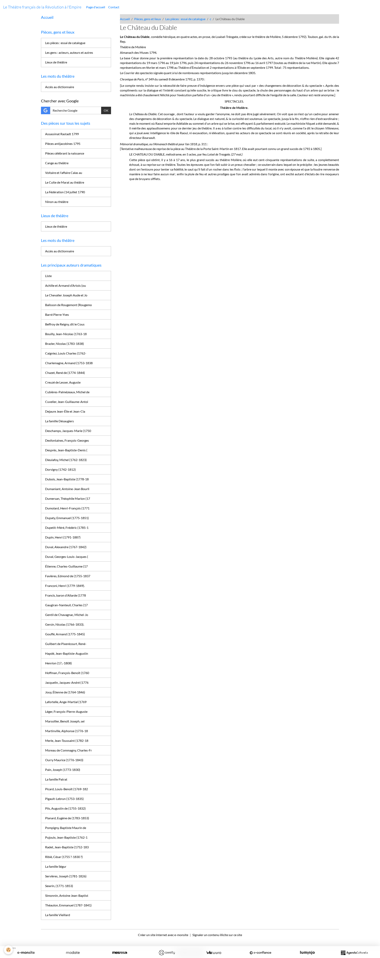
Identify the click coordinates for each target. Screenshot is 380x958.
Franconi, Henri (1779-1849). (65, 585)
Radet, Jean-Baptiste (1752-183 (67, 847)
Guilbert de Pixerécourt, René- (65, 644)
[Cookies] (8, 949)
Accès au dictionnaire (59, 87)
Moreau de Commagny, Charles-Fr (68, 750)
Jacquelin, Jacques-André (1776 (66, 682)
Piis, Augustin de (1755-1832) (65, 808)
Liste (48, 276)
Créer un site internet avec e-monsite (163, 935)
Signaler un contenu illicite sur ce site (217, 935)
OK (106, 110)
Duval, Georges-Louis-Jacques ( (66, 556)
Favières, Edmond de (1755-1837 (67, 576)
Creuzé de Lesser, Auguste (63, 382)
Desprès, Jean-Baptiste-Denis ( (66, 450)
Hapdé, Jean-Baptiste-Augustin (66, 653)
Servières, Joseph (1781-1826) (65, 876)
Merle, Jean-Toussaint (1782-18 (66, 740)
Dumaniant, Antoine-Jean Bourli (67, 489)
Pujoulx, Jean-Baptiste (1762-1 (66, 837)
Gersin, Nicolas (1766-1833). (64, 624)
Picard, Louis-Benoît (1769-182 (66, 789)
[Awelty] (166, 953)
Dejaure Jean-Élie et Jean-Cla (65, 411)
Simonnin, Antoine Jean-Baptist (66, 895)
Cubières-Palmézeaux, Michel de (67, 392)
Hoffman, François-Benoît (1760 (67, 673)
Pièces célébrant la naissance (64, 153)
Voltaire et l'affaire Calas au (63, 172)
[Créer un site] (26, 953)
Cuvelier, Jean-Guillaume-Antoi (66, 402)
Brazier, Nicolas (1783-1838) (64, 343)
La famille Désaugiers (59, 421)
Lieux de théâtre (56, 62)
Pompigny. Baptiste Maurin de (65, 828)
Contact (113, 7)
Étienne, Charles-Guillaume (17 (66, 566)
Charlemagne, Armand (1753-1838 (69, 363)
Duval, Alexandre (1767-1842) (65, 547)
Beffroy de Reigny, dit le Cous (65, 324)
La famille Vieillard (57, 915)
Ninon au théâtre (56, 202)
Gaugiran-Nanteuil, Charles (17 (66, 605)
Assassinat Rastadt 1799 (62, 134)
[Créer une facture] (213, 953)
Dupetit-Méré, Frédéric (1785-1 (66, 527)
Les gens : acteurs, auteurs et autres (69, 52)
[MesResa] (120, 953)
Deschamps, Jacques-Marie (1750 (68, 431)
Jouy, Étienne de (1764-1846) (65, 692)
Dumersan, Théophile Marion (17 (67, 498)
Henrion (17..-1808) (58, 663)
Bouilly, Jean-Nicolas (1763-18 (66, 334)
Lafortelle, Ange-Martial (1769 (65, 702)
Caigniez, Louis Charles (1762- (65, 353)
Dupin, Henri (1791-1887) (63, 537)
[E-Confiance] (260, 953)
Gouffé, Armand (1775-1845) (65, 634)
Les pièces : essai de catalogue (185, 19)
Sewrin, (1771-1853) (59, 886)
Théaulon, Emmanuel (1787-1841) (68, 905)
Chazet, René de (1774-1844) (65, 372)
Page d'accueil (95, 7)
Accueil (125, 19)
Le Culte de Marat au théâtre (64, 182)
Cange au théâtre (56, 163)
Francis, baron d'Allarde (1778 (65, 595)
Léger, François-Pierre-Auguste (66, 711)
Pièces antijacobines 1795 (62, 143)
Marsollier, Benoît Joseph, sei (65, 721)
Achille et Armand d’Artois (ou (65, 285)
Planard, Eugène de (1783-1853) (67, 818)
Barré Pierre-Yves (57, 314)
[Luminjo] (307, 953)
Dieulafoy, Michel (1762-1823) (66, 460)
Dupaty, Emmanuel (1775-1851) (67, 518)
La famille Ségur (55, 866)
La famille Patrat (56, 779)
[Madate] (73, 953)
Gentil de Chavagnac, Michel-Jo (66, 615)
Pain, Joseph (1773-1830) (62, 769)
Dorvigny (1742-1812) (60, 469)
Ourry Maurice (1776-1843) (64, 760)
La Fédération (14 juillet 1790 (65, 192)
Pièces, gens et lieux (147, 19)
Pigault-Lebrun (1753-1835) (64, 799)
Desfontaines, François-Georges (67, 440)
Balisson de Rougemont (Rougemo (68, 305)
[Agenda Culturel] (354, 953)
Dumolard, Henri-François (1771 (67, 508)
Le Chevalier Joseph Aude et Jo (66, 295)
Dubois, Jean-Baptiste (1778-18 (67, 479)
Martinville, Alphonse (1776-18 (66, 731)
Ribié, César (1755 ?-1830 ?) (64, 857)
